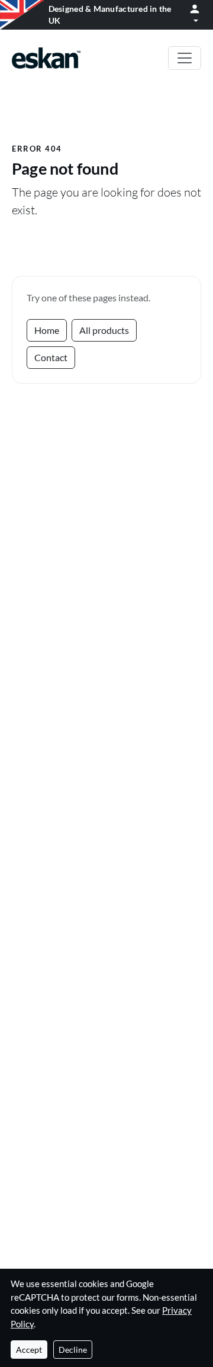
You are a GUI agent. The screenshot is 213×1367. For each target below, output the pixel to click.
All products (104, 330)
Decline (73, 1350)
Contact (50, 357)
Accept (29, 1350)
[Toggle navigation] (184, 58)
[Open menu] (194, 14)
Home (46, 330)
